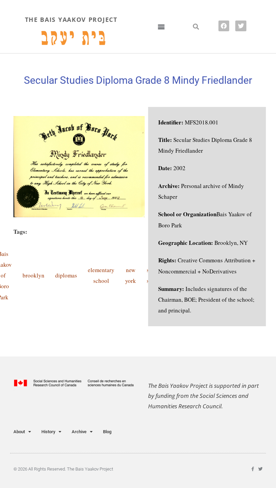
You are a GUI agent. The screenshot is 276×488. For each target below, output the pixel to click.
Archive (79, 431)
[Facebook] (223, 26)
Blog (107, 431)
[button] (161, 26)
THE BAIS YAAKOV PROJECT (71, 19)
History (48, 431)
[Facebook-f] (252, 469)
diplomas (66, 275)
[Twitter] (240, 26)
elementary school (101, 275)
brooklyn (33, 275)
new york (130, 275)
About (19, 431)
